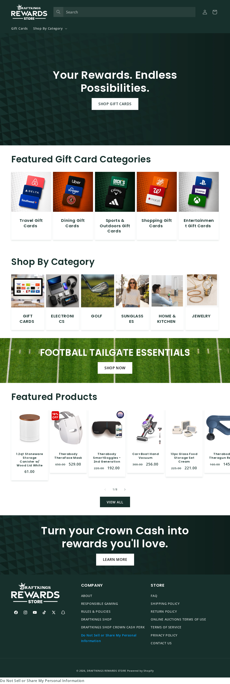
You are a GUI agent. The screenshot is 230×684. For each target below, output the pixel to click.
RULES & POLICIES (96, 611)
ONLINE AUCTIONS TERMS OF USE (178, 619)
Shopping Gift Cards (157, 223)
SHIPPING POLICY (165, 603)
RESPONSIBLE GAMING (99, 603)
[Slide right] (125, 489)
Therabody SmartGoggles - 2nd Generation (107, 458)
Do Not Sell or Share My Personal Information (109, 638)
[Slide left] (105, 489)
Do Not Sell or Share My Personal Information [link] (42, 680)
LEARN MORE (115, 559)
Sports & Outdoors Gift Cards (115, 226)
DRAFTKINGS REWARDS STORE (106, 670)
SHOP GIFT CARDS (115, 103)
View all (115, 502)
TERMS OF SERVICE (166, 627)
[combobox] (124, 12)
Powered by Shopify (140, 670)
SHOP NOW (115, 367)
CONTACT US (161, 643)
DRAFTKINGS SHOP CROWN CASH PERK (113, 627)
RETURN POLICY (164, 611)
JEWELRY (201, 316)
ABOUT (86, 596)
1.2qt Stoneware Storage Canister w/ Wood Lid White (29, 460)
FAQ (154, 596)
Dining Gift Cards (73, 223)
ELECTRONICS (62, 318)
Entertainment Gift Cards (199, 223)
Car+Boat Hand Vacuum (145, 456)
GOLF (96, 316)
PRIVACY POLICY (164, 635)
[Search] (58, 12)
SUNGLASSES (132, 318)
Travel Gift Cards (31, 223)
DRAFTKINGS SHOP (96, 619)
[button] (50, 28)
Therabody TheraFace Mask (68, 456)
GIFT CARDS (27, 318)
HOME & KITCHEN (166, 318)
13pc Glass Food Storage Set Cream (184, 458)
